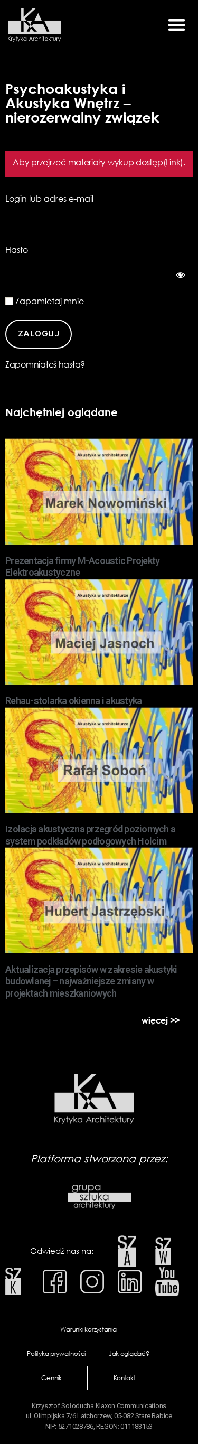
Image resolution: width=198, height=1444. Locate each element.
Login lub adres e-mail (49, 198)
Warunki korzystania (88, 1329)
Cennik (51, 1378)
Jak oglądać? (129, 1353)
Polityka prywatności (56, 1353)
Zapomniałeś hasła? (45, 364)
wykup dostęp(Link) (145, 162)
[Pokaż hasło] (178, 272)
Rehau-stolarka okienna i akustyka (73, 700)
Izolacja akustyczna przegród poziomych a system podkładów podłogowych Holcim (90, 835)
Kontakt (125, 1378)
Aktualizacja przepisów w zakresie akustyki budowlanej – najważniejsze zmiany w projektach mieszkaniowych (91, 981)
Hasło (16, 250)
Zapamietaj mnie (48, 301)
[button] (176, 25)
